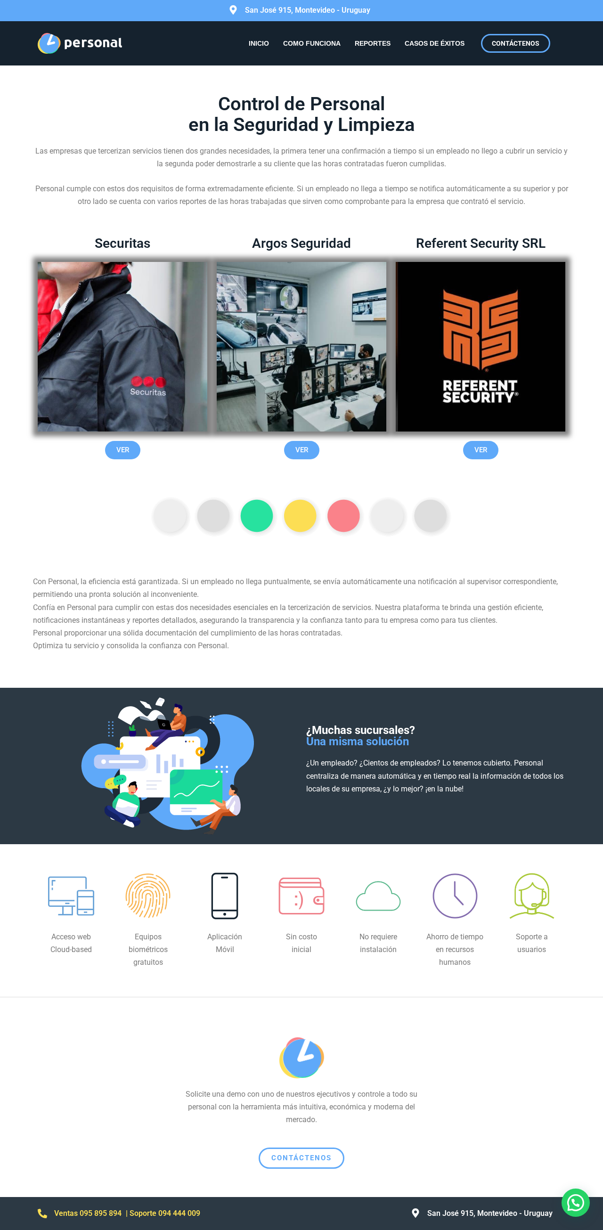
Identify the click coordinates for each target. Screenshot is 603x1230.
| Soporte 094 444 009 (163, 1213)
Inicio (259, 43)
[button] (576, 1203)
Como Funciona (312, 43)
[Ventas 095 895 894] (42, 1213)
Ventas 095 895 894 (88, 1213)
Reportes (373, 43)
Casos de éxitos (434, 43)
